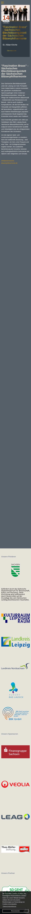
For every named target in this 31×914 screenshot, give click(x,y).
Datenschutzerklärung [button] (9, 906)
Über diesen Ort (11, 51)
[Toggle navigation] (2, 2)
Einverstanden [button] (15, 911)
